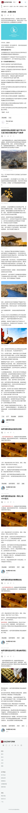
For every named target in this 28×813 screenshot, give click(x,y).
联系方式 (3, 798)
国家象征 (3, 781)
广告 (2, 801)
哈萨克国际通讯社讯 (7, 436)
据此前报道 (4, 622)
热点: (1, 6)
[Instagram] (2, 15)
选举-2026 (6, 6)
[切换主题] (20, 2)
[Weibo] (12, 745)
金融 (23, 483)
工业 (3, 416)
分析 (2, 760)
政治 (2, 757)
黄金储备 (4, 117)
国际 (2, 766)
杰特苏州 (20, 416)
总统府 (11, 6)
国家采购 (3, 787)
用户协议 (3, 775)
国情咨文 (21, 6)
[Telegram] (8, 15)
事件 (18, 6)
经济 (18, 483)
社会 (10, 117)
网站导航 (3, 796)
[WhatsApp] (5, 15)
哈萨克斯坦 (12, 483)
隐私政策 (3, 778)
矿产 (7, 416)
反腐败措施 (4, 784)
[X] (14, 15)
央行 (23, 726)
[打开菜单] (25, 2)
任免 (15, 6)
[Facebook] (11, 15)
